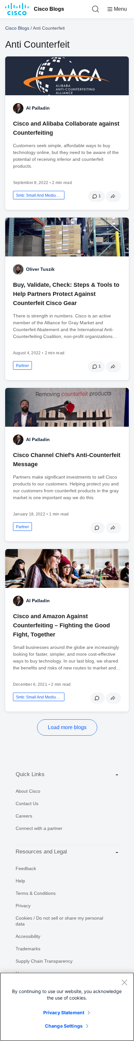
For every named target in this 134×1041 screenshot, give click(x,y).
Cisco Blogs (49, 9)
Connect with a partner (39, 828)
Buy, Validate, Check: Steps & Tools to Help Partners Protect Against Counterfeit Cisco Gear (66, 294)
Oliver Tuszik (40, 269)
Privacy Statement (63, 1012)
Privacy (23, 905)
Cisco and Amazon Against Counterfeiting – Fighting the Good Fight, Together (61, 625)
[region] (67, 1006)
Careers (24, 816)
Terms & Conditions (36, 893)
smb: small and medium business (38, 195)
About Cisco (28, 791)
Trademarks (28, 948)
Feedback (26, 868)
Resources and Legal (41, 852)
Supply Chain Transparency (44, 961)
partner (22, 366)
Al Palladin (38, 108)
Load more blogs (67, 727)
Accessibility (28, 936)
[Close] (124, 982)
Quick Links (30, 774)
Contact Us (27, 803)
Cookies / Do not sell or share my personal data (59, 920)
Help (20, 880)
